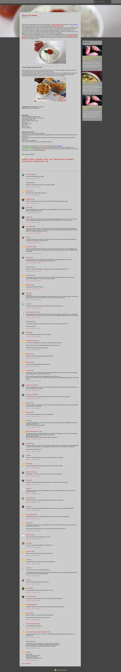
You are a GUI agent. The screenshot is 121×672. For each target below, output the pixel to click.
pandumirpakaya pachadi (38, 161)
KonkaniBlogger (30, 604)
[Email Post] (23, 157)
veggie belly (29, 199)
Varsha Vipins (29, 596)
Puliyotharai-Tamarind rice (88, 83)
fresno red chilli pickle (59, 159)
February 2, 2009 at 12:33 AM (33, 494)
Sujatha (28, 522)
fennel (51, 159)
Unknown (28, 354)
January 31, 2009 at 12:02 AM (33, 280)
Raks (27, 420)
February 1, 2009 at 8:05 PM (33, 467)
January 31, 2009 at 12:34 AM (33, 299)
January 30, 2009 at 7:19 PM (33, 178)
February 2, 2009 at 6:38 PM (33, 608)
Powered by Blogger (61, 670)
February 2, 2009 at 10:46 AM (33, 547)
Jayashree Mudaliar (31, 340)
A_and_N (28, 612)
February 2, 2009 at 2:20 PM (33, 563)
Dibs (27, 488)
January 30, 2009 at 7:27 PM (33, 186)
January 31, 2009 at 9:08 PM (33, 408)
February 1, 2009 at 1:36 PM (33, 459)
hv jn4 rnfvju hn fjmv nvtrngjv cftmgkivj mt (36, 632)
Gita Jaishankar (30, 514)
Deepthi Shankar (30, 472)
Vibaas (28, 207)
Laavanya (28, 443)
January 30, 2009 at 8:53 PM (33, 203)
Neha (27, 293)
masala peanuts (70, 159)
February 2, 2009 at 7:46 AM (33, 530)
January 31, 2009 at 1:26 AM (33, 317)
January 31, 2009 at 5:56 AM (33, 358)
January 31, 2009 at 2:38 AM (33, 336)
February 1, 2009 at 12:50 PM (33, 451)
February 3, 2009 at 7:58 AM (33, 627)
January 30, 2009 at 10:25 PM (33, 242)
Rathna (28, 463)
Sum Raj (28, 588)
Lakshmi (28, 190)
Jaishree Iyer (29, 498)
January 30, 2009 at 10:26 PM (33, 253)
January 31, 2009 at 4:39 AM (33, 349)
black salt (31, 159)
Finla (27, 303)
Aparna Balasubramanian (32, 431)
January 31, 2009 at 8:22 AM (33, 390)
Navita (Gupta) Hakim (31, 312)
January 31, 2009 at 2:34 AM (33, 328)
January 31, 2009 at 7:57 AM (33, 381)
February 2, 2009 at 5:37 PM (33, 600)
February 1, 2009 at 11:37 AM (33, 439)
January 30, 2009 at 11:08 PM (33, 263)
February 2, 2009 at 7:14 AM (33, 518)
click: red (46, 159)
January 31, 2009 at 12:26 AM (33, 289)
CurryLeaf (28, 370)
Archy (27, 543)
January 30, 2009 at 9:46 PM (33, 212)
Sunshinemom (29, 246)
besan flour (25, 159)
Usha (27, 559)
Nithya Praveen (30, 174)
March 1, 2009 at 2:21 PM (32, 660)
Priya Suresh (29, 275)
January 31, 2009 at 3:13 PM (33, 398)
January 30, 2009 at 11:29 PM (33, 271)
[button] (23, 20)
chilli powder (39, 159)
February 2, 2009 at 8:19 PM (33, 619)
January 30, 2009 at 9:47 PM (33, 222)
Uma (27, 567)
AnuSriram (28, 551)
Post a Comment (26, 663)
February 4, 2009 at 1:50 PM (33, 637)
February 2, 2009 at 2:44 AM (33, 510)
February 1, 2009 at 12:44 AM (33, 416)
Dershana (28, 362)
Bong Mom (29, 534)
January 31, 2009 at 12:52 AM (33, 308)
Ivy (26, 237)
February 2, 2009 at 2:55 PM (33, 584)
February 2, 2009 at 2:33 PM (33, 575)
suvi (27, 506)
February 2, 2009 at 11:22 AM (33, 555)
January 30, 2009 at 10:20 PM (33, 233)
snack (47, 161)
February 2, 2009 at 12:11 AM (33, 484)
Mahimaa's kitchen (31, 394)
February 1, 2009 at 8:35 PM (33, 476)
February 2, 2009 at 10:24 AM (33, 539)
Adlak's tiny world (30, 385)
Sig (27, 455)
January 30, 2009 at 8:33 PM (33, 195)
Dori (27, 579)
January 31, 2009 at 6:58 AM (33, 366)
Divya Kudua (29, 226)
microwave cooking (26, 161)
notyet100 (28, 284)
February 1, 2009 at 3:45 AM (33, 427)
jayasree (28, 257)
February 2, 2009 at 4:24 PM (33, 592)
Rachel (27, 332)
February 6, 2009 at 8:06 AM (33, 648)
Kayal (27, 480)
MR (27, 652)
